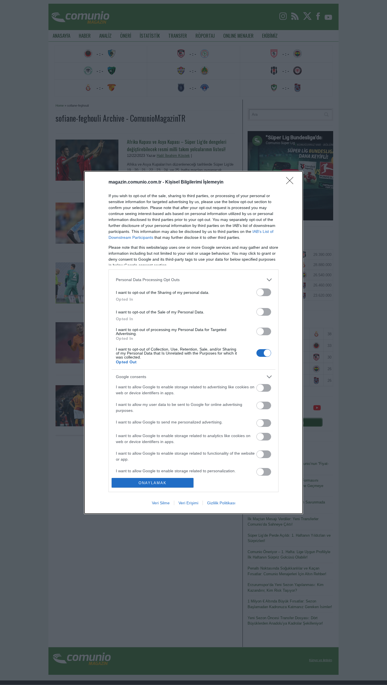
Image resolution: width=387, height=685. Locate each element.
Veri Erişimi (188, 503)
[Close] (291, 182)
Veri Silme (161, 503)
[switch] (263, 292)
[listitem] (193, 280)
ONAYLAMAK (153, 483)
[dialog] (193, 342)
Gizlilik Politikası (221, 503)
